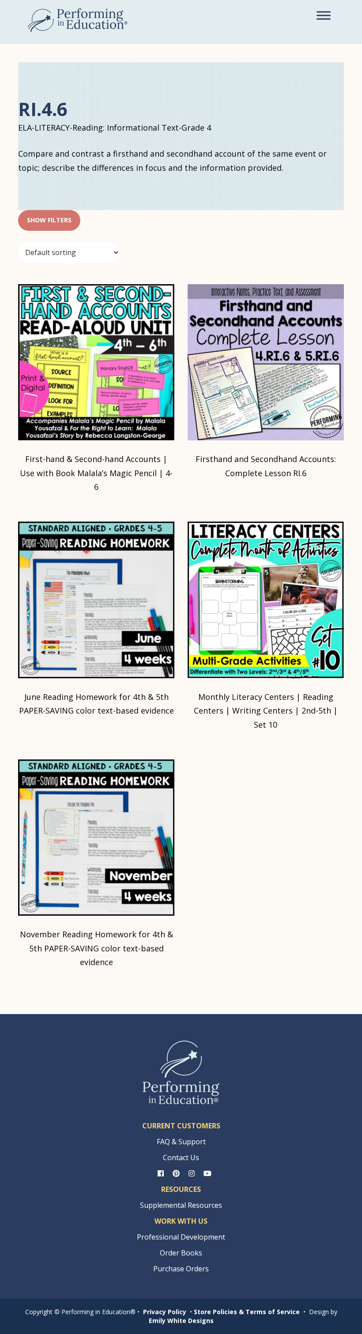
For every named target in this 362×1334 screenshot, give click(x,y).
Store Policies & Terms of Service (247, 1312)
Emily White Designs (181, 1320)
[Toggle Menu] (324, 15)
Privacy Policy (164, 1312)
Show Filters (49, 220)
